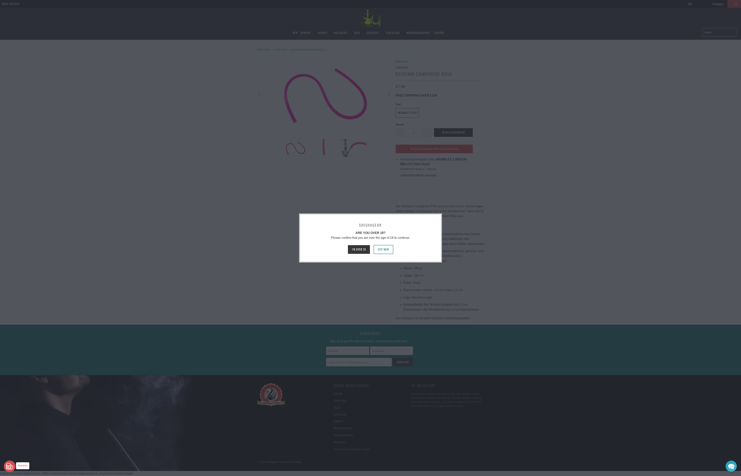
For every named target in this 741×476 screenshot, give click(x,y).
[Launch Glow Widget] (9, 466)
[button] (731, 466)
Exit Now (383, 249)
